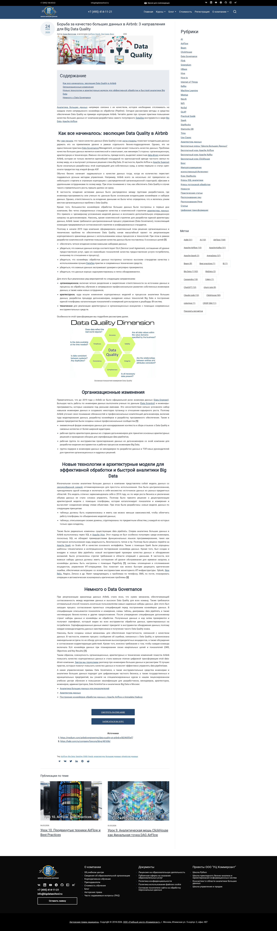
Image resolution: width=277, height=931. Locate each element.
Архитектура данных (70, 693)
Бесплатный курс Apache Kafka (196, 154)
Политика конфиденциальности (155, 881)
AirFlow (91, 34)
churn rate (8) (210, 287)
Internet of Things (189, 82)
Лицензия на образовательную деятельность (161, 872)
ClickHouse (186, 52)
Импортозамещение (191, 167)
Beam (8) (188, 263)
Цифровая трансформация (194, 210)
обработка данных (129, 756)
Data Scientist (148, 403)
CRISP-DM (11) (209, 303)
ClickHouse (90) (213, 295)
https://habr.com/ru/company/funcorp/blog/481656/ (85, 741)
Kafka (183, 86)
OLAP (183, 112)
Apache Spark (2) (191, 255)
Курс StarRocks (188, 176)
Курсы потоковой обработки (195, 184)
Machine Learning (189, 90)
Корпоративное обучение (97, 879)
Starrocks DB (187, 129)
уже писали (67, 141)
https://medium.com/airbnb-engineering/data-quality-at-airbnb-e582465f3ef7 (96, 737)
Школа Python (200, 872)
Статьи (184, 206)
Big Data (71, 756)
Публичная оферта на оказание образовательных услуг (154, 876)
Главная (148, 11)
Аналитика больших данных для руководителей (84, 688)
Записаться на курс (113, 721)
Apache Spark (64, 545)
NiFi (183, 103)
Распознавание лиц (191, 197)
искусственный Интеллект (194, 171)
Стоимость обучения (95, 885)
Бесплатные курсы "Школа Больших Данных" (204, 146)
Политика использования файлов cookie (159, 884)
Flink (183, 60)
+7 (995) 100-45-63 (47, 3)
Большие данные (113, 756)
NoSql (184, 107)
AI (182, 39)
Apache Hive (98, 534)
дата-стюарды (129, 141)
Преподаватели (92, 882)
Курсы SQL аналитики (192, 180)
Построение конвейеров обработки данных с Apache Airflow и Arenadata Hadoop (101, 697)
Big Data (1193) (191, 271)
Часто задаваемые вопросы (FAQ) (102, 895)
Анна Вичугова (69, 34)
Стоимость (185, 11)
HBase (184, 69)
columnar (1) (189, 303)
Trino (183, 133)
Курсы (159, 11)
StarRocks (186, 124)
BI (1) (225, 263)
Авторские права (93, 892)
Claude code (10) (191, 295)
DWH (85, 756)
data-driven (153, 155)
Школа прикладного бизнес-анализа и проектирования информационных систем (215, 876)
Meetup (184, 95)
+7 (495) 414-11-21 (100, 11)
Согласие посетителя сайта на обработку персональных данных (159, 888)
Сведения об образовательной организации (107, 875)
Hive (183, 73)
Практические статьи (192, 193)
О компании (219, 11)
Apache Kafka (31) (217, 248)
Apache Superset (161, 162)
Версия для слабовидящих (158, 3)
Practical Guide (188, 116)
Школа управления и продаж (207, 886)
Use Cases (105, 34)
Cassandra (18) (191, 279)
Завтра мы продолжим (86, 662)
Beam (183, 48)
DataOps (140, 118)
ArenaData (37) (214, 255)
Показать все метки (193, 311)
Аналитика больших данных (72, 107)
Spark (97, 34)
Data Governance (90, 148)
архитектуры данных (158, 210)
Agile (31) (188, 240)
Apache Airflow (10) (193, 248)
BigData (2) (210, 271)
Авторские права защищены (84, 922)
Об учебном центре (94, 872)
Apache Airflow (69, 121)
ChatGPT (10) (190, 287)
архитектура (99, 756)
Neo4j (184, 99)
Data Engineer (161, 400)
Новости (185, 189)
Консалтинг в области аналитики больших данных (215, 882)
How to (184, 77)
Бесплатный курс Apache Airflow (197, 150)
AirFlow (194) (219, 240)
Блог (171, 11)
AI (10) (203, 240)
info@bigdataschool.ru (100, 3)
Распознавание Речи (191, 201)
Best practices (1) (207, 263)
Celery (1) (209, 279)
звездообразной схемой (70, 487)
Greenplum (186, 65)
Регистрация (202, 11)
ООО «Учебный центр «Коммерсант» (141, 922)
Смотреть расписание (113, 712)
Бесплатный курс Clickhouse (195, 159)
